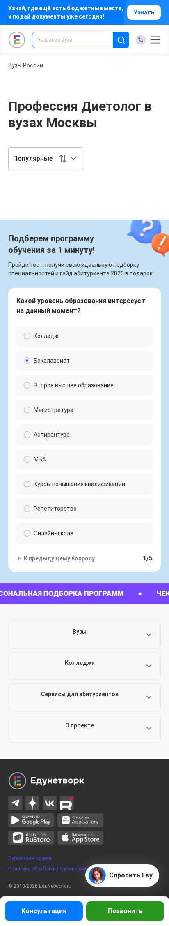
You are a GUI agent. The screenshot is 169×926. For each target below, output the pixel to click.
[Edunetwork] (17, 40)
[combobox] (78, 40)
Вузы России (25, 65)
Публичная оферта (30, 858)
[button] (84, 634)
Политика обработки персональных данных (59, 869)
